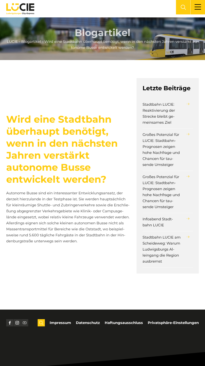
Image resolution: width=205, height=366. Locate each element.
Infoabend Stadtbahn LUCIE (158, 222)
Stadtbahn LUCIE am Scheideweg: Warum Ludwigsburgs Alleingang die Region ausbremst (162, 249)
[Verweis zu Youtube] (24, 322)
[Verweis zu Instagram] (17, 322)
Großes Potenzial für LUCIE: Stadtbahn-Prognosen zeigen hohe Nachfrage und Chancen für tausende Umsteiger (161, 149)
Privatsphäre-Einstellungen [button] (173, 323)
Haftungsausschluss (124, 323)
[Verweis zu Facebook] (9, 322)
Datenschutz (88, 323)
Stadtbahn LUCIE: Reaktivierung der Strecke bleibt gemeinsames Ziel (159, 113)
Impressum (60, 323)
